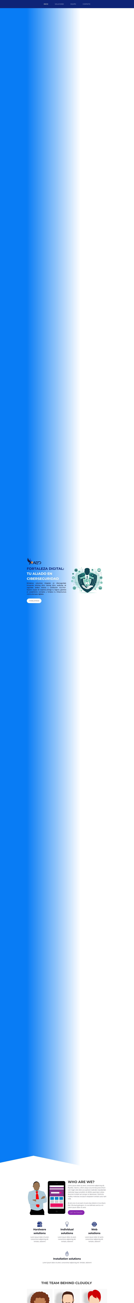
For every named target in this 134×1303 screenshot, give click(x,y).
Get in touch (76, 1213)
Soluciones (59, 4)
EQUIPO (73, 4)
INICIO (46, 4)
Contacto (86, 4)
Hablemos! (34, 601)
